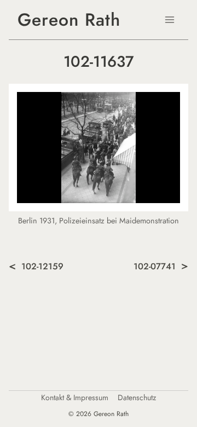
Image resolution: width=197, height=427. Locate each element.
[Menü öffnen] (169, 19)
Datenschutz (137, 398)
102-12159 (42, 266)
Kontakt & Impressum (74, 398)
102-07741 (155, 266)
